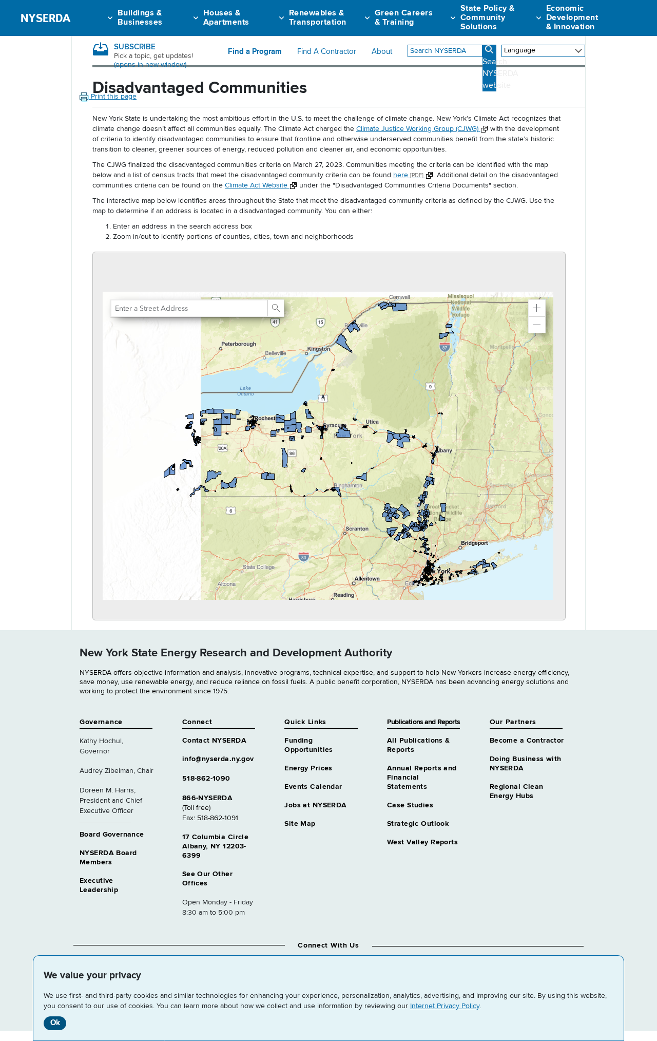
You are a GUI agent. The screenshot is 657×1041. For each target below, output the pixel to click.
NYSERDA (45, 18)
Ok (55, 1023)
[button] (537, 308)
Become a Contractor (527, 740)
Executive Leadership (99, 885)
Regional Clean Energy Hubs (517, 791)
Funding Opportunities (308, 745)
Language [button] (519, 50)
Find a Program (255, 51)
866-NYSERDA (207, 798)
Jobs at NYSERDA (315, 805)
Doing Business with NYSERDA (526, 763)
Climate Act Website (257, 185)
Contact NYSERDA (214, 740)
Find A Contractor (326, 51)
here (408, 175)
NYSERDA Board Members (108, 857)
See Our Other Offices (207, 878)
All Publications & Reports (418, 745)
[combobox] (445, 51)
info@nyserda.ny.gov (218, 759)
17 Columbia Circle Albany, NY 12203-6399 (215, 846)
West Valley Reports (422, 842)
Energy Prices (308, 768)
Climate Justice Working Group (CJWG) (418, 129)
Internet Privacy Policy (444, 1006)
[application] (329, 436)
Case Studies (410, 805)
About (382, 51)
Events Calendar (313, 786)
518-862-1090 (206, 778)
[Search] (275, 308)
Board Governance (112, 834)
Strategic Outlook (418, 823)
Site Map (299, 823)
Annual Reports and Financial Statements (422, 777)
